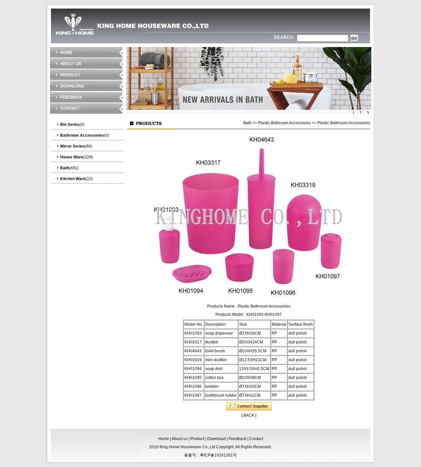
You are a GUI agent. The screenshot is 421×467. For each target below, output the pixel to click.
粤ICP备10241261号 (218, 455)
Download (216, 438)
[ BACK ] (248, 415)
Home (163, 438)
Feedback (237, 438)
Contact (256, 438)
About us (179, 438)
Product (197, 438)
